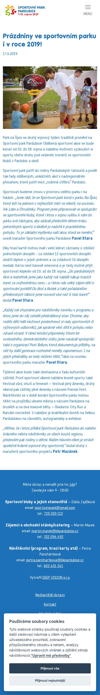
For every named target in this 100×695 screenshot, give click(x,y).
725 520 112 (53, 513)
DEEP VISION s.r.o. (56, 577)
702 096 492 (53, 536)
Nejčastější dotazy (50, 595)
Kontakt (50, 604)
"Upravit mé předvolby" (51, 655)
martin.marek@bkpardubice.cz (55, 531)
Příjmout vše (50, 668)
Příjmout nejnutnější (50, 680)
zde (72, 484)
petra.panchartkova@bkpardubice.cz (55, 560)
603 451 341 (53, 565)
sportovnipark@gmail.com (55, 507)
